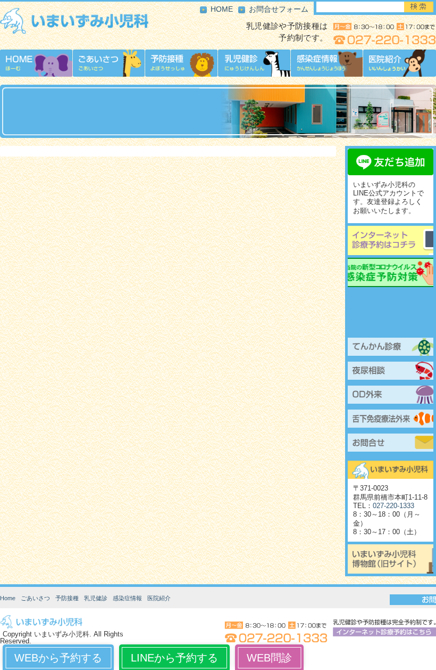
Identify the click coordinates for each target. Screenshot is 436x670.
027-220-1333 (393, 506)
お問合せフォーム (278, 9)
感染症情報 (127, 598)
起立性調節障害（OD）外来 (390, 396)
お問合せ (390, 444)
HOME (222, 9)
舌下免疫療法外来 (390, 420)
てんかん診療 (390, 348)
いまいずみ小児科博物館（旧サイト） (390, 559)
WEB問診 (269, 658)
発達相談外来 (390, 300)
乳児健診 (95, 598)
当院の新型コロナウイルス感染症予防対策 (390, 272)
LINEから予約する (174, 658)
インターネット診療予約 (390, 240)
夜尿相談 (390, 372)
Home (7, 598)
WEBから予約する (58, 658)
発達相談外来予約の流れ (390, 324)
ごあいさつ (35, 598)
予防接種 (67, 598)
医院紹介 (159, 598)
